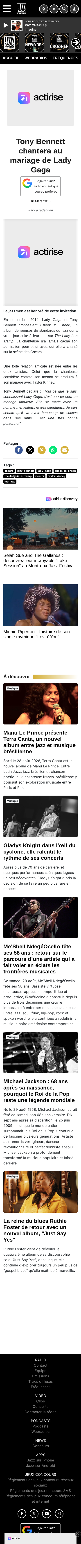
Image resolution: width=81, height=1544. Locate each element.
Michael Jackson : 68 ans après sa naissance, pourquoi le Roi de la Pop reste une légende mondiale (39, 1090)
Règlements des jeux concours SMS (40, 1490)
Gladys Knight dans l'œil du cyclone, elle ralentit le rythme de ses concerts (39, 851)
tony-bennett (25, 470)
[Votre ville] (43, 8)
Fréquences (65, 58)
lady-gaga (44, 470)
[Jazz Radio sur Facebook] (22, 1513)
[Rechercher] (63, 8)
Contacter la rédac (40, 1412)
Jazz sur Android (40, 1465)
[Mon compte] (74, 8)
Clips (40, 1401)
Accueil (11, 58)
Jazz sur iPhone (40, 1460)
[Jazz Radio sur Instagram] (59, 1513)
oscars (9, 470)
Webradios (36, 58)
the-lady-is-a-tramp (18, 476)
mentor (39, 476)
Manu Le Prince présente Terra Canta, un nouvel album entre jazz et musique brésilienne (39, 742)
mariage (9, 481)
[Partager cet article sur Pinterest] (40, 452)
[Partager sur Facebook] (17, 452)
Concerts (40, 1406)
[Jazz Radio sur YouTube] (46, 1513)
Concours (40, 1446)
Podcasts (40, 1426)
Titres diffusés (40, 1381)
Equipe (40, 1370)
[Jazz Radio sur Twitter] (34, 1513)
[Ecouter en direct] (54, 8)
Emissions (40, 1376)
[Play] (6, 25)
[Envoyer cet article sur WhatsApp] (52, 452)
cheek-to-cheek (65, 470)
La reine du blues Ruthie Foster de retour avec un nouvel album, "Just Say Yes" (35, 1230)
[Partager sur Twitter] (29, 452)
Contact (40, 1365)
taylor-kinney (56, 476)
